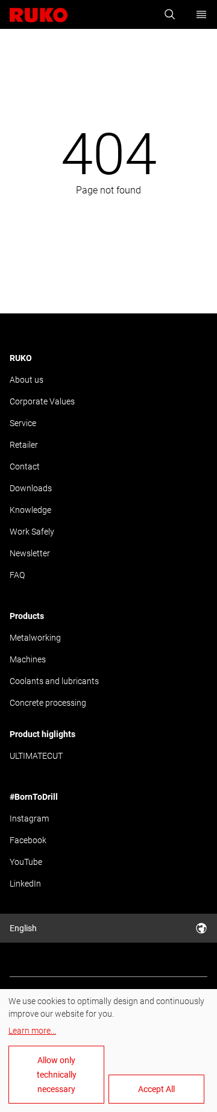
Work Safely (32, 531)
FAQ (17, 575)
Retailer (24, 445)
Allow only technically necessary (57, 1074)
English (23, 928)
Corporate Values (42, 401)
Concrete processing (48, 703)
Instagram (29, 818)
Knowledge (30, 510)
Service (23, 423)
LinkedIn (25, 883)
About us (26, 380)
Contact (25, 466)
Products (27, 616)
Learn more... (32, 1030)
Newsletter (30, 553)
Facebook (28, 840)
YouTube (26, 862)
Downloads (31, 488)
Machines (28, 659)
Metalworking (35, 637)
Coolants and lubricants (54, 681)
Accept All (156, 1089)
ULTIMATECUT (36, 756)
